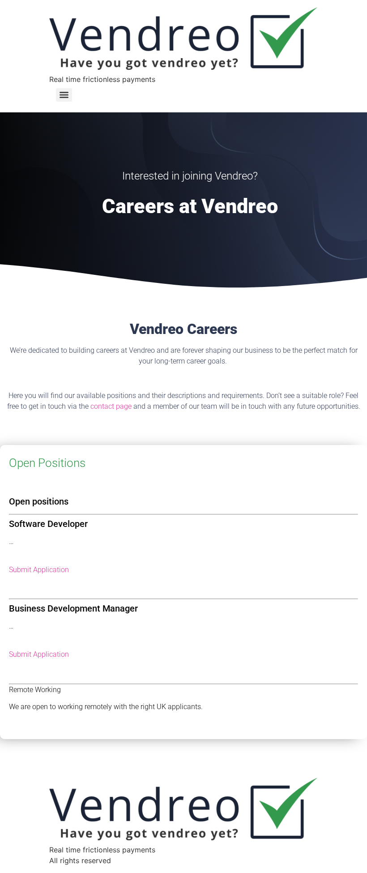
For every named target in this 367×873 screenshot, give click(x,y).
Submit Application (39, 569)
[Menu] (64, 95)
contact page (111, 406)
